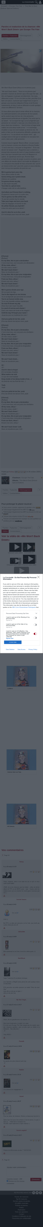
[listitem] (21, 613)
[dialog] (21, 613)
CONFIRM (12, 642)
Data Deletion (10, 649)
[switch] (35, 618)
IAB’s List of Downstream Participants (24, 607)
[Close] (39, 578)
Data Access (21, 649)
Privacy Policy (32, 649)
